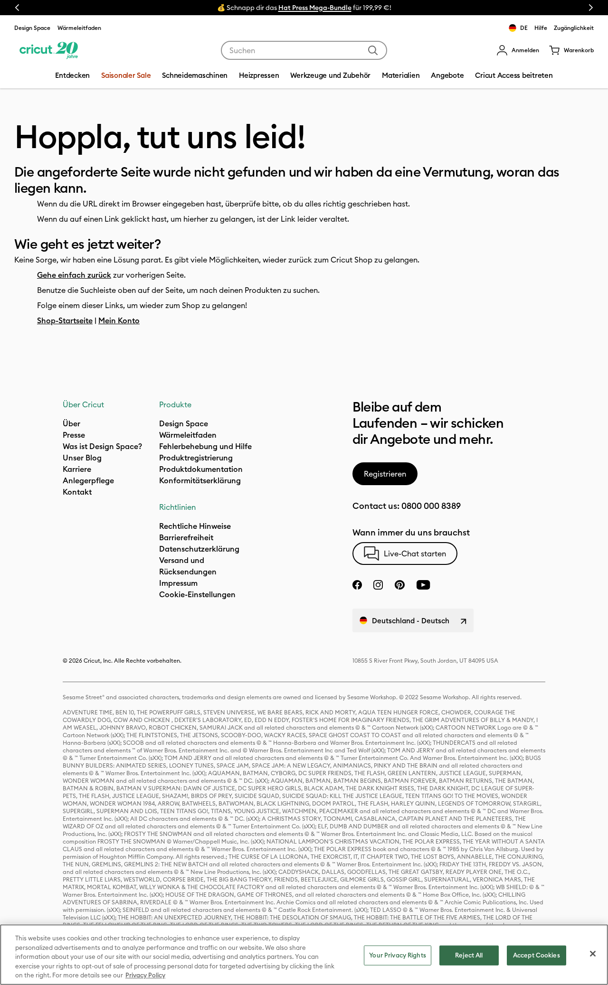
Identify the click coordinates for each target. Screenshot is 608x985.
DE (524, 27)
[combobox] (304, 50)
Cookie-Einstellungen (197, 594)
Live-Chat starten (415, 553)
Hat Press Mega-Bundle (315, 7)
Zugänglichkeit (574, 27)
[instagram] (378, 585)
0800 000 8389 (431, 505)
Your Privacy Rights (397, 955)
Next (591, 7)
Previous (17, 7)
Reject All (469, 955)
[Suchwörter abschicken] (372, 50)
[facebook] (357, 585)
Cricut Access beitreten (513, 75)
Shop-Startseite (65, 320)
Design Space (32, 27)
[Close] (592, 953)
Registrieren (385, 473)
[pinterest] (399, 585)
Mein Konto (119, 320)
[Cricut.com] (48, 50)
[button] (517, 50)
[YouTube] (423, 585)
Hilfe (540, 27)
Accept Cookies (536, 955)
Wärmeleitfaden (79, 27)
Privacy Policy (145, 975)
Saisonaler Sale (126, 75)
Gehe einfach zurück (74, 275)
